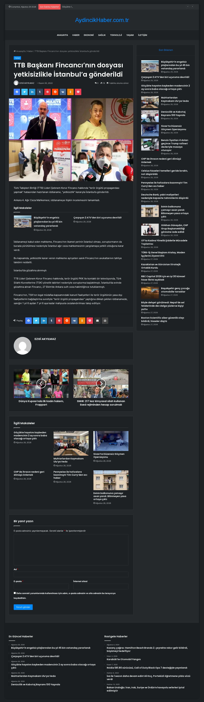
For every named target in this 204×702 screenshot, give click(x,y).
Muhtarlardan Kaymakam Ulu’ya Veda (69, 460)
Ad (16, 569)
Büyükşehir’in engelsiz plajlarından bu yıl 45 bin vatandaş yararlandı (48, 221)
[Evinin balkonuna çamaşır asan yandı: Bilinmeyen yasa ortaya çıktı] (110, 480)
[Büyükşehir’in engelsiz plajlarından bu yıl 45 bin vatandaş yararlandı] (22, 221)
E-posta (18, 581)
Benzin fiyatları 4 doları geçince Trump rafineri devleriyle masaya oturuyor (174, 145)
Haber (75, 35)
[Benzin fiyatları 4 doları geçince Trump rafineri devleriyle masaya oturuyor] (150, 145)
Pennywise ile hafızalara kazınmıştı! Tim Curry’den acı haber (70, 474)
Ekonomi (89, 35)
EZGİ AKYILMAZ (26, 83)
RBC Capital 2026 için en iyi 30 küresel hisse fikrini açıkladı (163, 278)
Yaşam (130, 35)
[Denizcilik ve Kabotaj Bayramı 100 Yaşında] (150, 116)
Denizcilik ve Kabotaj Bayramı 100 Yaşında (173, 113)
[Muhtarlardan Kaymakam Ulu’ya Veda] (71, 443)
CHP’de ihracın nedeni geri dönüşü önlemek (29, 473)
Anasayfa (62, 35)
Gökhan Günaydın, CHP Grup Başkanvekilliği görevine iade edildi (174, 229)
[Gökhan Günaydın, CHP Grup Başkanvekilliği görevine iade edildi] (150, 230)
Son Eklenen (166, 49)
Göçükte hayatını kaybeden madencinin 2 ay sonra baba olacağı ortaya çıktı (99, 6)
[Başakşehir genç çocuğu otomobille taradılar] (150, 293)
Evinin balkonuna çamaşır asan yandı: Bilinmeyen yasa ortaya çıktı (109, 496)
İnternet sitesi (80, 581)
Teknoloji (116, 35)
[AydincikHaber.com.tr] (102, 20)
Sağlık (102, 35)
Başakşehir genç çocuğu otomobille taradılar (175, 290)
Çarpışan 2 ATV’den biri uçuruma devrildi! (97, 217)
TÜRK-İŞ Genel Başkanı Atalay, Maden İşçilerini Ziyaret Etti (163, 254)
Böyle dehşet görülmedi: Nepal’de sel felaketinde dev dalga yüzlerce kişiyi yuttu (162, 306)
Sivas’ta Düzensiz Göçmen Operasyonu (108, 455)
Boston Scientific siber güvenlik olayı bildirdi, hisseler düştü (162, 319)
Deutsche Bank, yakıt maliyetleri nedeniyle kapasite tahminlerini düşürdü (164, 196)
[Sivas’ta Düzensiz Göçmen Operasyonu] (110, 441)
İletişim (142, 35)
